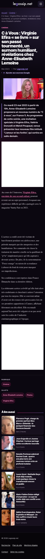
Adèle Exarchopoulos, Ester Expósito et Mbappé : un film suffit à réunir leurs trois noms (28, 516)
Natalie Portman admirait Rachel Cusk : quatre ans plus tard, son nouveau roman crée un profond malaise (27, 459)
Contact (5, 552)
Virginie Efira (8, 401)
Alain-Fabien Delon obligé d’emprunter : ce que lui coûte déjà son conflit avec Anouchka (28, 498)
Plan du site (17, 545)
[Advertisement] (22, 164)
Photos (29, 395)
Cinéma (12, 13)
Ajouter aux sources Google (18, 73)
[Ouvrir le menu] (41, 4)
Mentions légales (31, 545)
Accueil (4, 13)
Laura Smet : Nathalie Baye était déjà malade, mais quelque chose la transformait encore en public (28, 479)
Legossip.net (22, 69)
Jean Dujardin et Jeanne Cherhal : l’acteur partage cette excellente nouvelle (27, 441)
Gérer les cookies (17, 552)
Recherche (6, 545)
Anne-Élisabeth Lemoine (13, 395)
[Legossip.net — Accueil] (22, 4)
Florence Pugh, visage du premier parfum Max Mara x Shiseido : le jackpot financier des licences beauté (27, 423)
